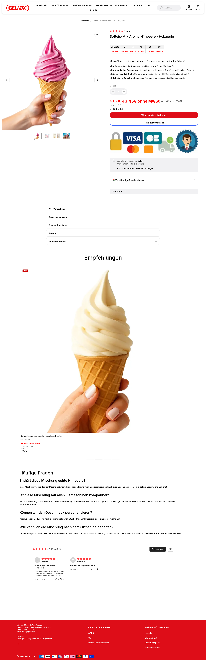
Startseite (85, 21)
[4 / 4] (66, 136)
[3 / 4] (57, 136)
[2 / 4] (47, 136)
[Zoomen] (97, 34)
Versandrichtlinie (152, 647)
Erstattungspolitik (152, 643)
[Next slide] (97, 80)
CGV (90, 638)
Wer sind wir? (151, 638)
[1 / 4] (37, 136)
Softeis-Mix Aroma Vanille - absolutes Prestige (41, 436)
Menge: (113, 86)
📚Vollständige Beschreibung (128, 180)
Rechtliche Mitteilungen (98, 643)
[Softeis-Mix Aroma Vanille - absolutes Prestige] (103, 350)
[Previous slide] (7, 80)
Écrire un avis (157, 549)
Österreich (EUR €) (24, 656)
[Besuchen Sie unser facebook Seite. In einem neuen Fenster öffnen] (18, 644)
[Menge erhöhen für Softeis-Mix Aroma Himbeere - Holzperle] (124, 91)
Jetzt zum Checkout (154, 123)
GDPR (91, 633)
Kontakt (148, 633)
